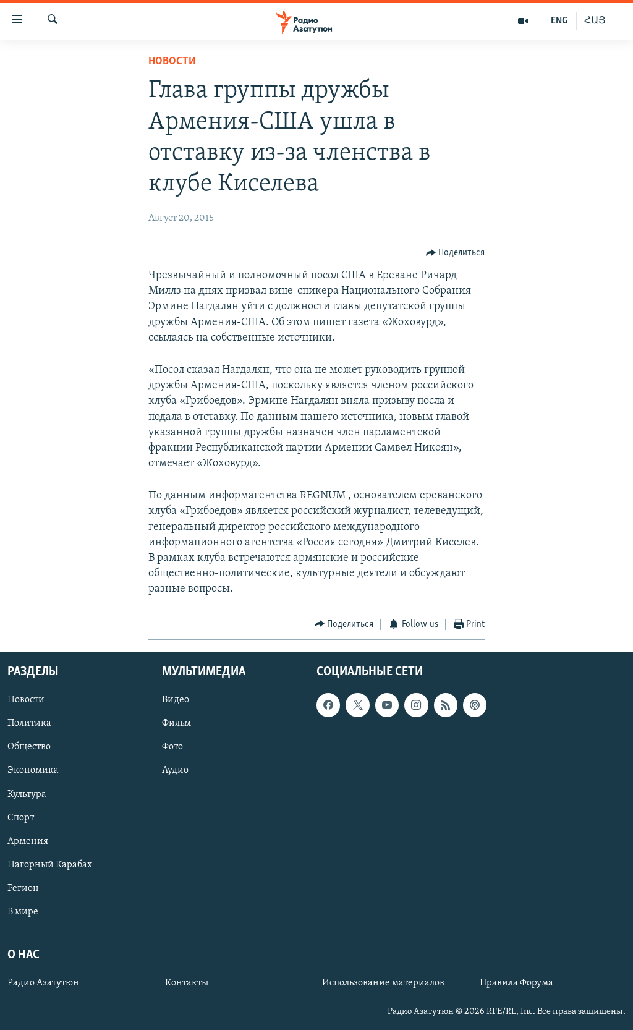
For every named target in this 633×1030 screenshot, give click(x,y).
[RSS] (445, 705)
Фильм (176, 723)
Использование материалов (383, 983)
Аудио (175, 771)
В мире (22, 912)
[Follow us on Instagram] (416, 705)
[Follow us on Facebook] (328, 705)
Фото (172, 747)
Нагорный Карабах (49, 865)
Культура (26, 794)
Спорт (20, 818)
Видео (175, 700)
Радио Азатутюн (43, 983)
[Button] (455, 253)
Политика (29, 723)
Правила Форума (516, 983)
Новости (172, 61)
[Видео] (523, 21)
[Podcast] (474, 705)
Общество (29, 747)
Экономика (33, 771)
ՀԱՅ (595, 21)
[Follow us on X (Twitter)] (357, 705)
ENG (559, 21)
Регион (23, 888)
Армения (27, 841)
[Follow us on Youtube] (387, 705)
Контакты (186, 983)
